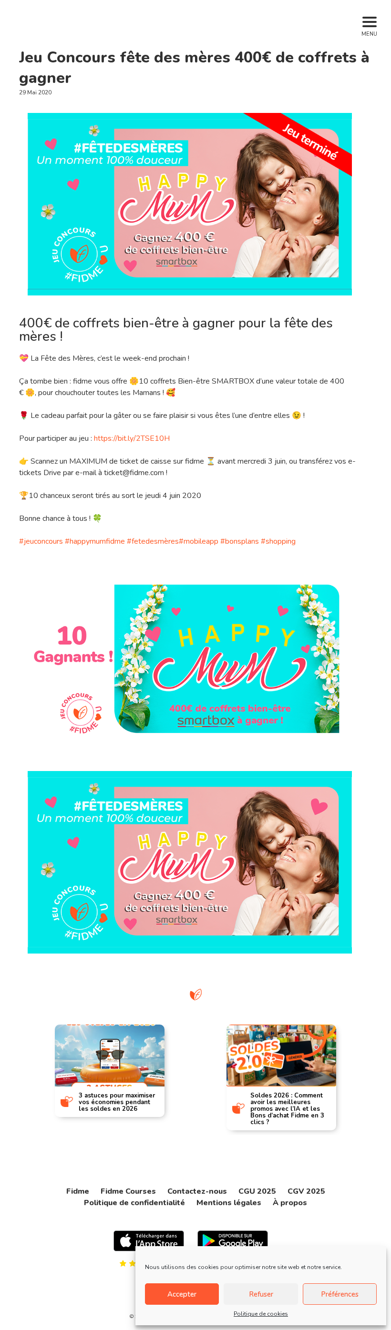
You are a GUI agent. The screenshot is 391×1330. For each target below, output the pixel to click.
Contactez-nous (197, 1191)
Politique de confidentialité (134, 1203)
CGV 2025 (306, 1191)
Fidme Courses (128, 1191)
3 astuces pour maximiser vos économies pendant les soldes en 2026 (117, 1102)
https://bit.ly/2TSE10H (132, 438)
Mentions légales (228, 1203)
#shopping (278, 541)
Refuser (261, 1294)
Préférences (340, 1294)
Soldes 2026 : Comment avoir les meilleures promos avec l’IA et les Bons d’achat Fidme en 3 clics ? (287, 1109)
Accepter (181, 1294)
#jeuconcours (41, 541)
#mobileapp (198, 541)
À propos (290, 1203)
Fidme (77, 1191)
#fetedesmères (153, 541)
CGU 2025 (257, 1191)
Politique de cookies (261, 1314)
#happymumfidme (95, 541)
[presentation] (15, 1070)
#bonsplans (239, 541)
